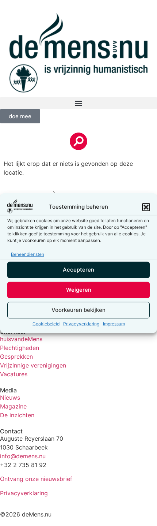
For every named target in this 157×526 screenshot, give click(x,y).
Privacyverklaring (81, 324)
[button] (146, 206)
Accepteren (78, 269)
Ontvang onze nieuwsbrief (36, 478)
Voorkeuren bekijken (78, 309)
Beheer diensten (27, 254)
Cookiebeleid (46, 324)
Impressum (114, 324)
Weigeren (78, 289)
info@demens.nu (23, 456)
